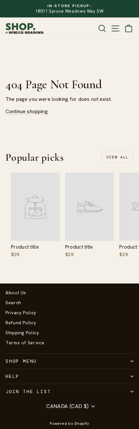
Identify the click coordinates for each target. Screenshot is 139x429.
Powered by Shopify (69, 423)
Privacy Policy (20, 313)
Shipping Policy (22, 333)
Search (13, 303)
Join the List (28, 391)
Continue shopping (26, 111)
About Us (15, 292)
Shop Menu (21, 361)
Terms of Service (24, 343)
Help (12, 376)
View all (117, 157)
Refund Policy (20, 323)
